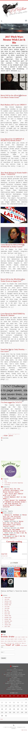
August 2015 (7, 622)
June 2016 (7, 608)
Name (2, 647)
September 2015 (8, 621)
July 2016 (7, 606)
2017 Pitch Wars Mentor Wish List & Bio (14, 39)
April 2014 (7, 626)
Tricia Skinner (24, 645)
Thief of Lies (12, 645)
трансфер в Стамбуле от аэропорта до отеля (14, 683)
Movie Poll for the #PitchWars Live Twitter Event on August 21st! (13, 280)
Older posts (7, 435)
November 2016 (8, 603)
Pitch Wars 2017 (10, 643)
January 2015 (8, 624)
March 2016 (7, 613)
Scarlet (4, 554)
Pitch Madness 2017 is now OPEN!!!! (14, 105)
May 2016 (7, 610)
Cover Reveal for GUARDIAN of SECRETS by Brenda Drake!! (12, 139)
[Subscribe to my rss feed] (2, 21)
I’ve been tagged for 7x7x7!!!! (11, 402)
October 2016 (8, 604)
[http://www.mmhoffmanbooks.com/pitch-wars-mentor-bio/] (14, 82)
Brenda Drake (7, 637)
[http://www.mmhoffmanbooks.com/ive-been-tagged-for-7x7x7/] (14, 392)
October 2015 (8, 619)
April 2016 (7, 612)
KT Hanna (20, 639)
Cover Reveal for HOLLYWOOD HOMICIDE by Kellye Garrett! (12, 246)
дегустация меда (14, 684)
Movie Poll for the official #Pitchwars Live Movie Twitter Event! (14, 96)
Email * (3, 652)
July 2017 (7, 599)
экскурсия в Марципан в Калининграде (14, 689)
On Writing (7, 484)
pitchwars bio (18, 643)
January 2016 (8, 615)
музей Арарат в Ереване (14, 680)
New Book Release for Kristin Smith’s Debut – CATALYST (14, 173)
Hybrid (16, 639)
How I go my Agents (9, 639)
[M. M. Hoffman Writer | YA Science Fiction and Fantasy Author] (14, 9)
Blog (6, 481)
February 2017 (8, 601)
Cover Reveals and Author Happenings (14, 482)
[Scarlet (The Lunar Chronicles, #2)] (14, 547)
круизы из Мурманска (14, 686)
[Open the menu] (26, 21)
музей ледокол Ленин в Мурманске (14, 681)
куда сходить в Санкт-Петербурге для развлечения (14, 674)
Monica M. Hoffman (12, 515)
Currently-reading (14, 541)
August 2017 (7, 597)
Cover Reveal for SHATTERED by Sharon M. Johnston (13, 314)
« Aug (1, 719)
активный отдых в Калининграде (14, 687)
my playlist (20, 641)
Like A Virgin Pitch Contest (11, 641)
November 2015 (8, 617)
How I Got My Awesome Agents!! (15, 533)
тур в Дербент (14, 677)
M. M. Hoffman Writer (11, 727)
